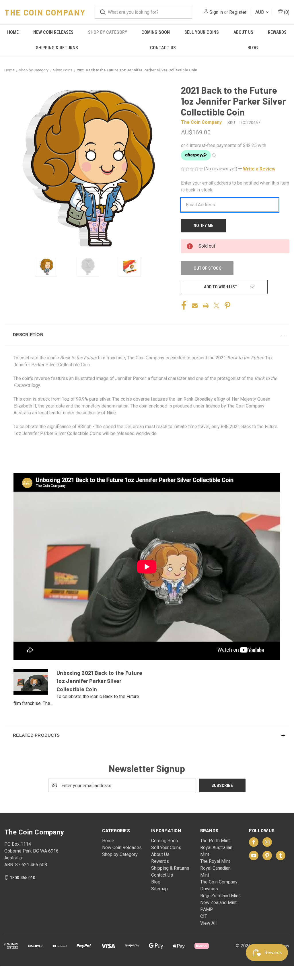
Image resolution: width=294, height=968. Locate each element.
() (286, 12)
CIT (203, 916)
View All (208, 923)
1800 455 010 (22, 877)
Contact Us (163, 47)
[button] (256, 169)
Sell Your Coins (201, 32)
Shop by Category (107, 32)
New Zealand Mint (218, 902)
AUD (260, 12)
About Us (243, 32)
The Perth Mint (215, 840)
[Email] (195, 305)
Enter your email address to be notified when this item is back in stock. (235, 186)
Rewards (277, 32)
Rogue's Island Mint (220, 895)
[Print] (206, 305)
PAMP (206, 909)
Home (13, 32)
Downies (209, 888)
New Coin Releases (53, 32)
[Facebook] (184, 305)
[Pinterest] (227, 305)
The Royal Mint (215, 861)
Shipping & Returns (57, 47)
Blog (253, 47)
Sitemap (159, 888)
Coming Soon (155, 32)
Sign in (216, 12)
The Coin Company (218, 882)
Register (237, 12)
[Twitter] (216, 305)
